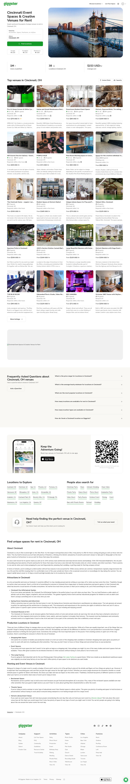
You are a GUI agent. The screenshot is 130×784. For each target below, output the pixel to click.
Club (66, 749)
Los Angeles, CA (25, 502)
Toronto (83, 759)
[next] (31, 96)
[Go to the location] (20, 96)
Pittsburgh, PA (52, 497)
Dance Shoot (83, 492)
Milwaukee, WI (24, 492)
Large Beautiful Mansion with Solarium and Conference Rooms (79, 248)
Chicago (83, 746)
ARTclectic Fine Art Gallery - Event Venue (20, 156)
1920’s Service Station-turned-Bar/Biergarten (50, 248)
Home (67, 740)
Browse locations (95, 4)
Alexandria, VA (46, 492)
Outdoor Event (94, 497)
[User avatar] (122, 3)
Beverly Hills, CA (39, 497)
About (20, 737)
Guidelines (37, 746)
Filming (104, 497)
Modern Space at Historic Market (49, 202)
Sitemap (58, 779)
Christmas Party (72, 487)
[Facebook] (94, 726)
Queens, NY (37, 502)
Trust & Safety (38, 753)
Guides (21, 743)
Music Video (106, 487)
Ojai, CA (33, 487)
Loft (97, 749)
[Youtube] (106, 726)
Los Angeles (84, 737)
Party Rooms (82, 497)
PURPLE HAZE (42, 156)
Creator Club (22, 749)
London (83, 753)
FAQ (35, 740)
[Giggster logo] (25, 726)
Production (52, 743)
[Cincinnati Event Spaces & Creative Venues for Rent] (65, 344)
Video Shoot (71, 497)
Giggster (10, 712)
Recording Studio (70, 759)
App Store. (111, 467)
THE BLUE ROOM (13, 294)
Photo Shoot (94, 492)
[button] (126, 780)
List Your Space (110, 4)
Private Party (71, 492)
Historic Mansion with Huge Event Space (109, 248)
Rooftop (98, 743)
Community (37, 743)
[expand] (122, 376)
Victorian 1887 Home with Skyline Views (109, 294)
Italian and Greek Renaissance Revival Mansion (50, 109)
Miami (82, 749)
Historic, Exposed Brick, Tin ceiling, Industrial (109, 109)
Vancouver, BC (12, 492)
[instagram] (98, 726)
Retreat (89, 502)
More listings (15, 319)
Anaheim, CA (11, 497)
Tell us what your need (105, 522)
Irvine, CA (35, 492)
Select (20, 746)
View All (52, 765)
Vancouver (84, 756)
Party (51, 737)
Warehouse (68, 762)
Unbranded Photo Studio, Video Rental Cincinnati (50, 294)
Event (112, 497)
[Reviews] (110, 726)
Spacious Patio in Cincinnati (17, 248)
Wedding (97, 502)
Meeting (51, 756)
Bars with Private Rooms (75, 502)
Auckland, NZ (11, 487)
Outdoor (98, 740)
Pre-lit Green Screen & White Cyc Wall (20, 109)
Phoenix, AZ (42, 487)
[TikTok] (102, 726)
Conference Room (101, 746)
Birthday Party (53, 749)
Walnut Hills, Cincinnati (104, 202)
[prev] (9, 96)
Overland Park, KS (24, 497)
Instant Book (106, 80)
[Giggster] (11, 4)
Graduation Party (106, 492)
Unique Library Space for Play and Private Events (79, 202)
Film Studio (68, 746)
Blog (20, 740)
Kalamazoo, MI (12, 502)
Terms (45, 779)
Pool (66, 743)
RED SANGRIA (71, 294)
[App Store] (47, 459)
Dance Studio (69, 756)
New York (83, 740)
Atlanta (83, 743)
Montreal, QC (23, 487)
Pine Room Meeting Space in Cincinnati (79, 156)
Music (82, 487)
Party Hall (99, 753)
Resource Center (39, 749)
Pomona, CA (53, 487)
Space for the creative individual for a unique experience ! (109, 156)
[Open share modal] (27, 87)
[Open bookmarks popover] (31, 87)
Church (67, 753)
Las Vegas (84, 762)
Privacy (52, 779)
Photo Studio (69, 737)
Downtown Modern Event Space (78, 109)
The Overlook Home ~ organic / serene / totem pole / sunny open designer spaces (20, 202)
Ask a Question (16, 388)
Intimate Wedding (93, 487)
